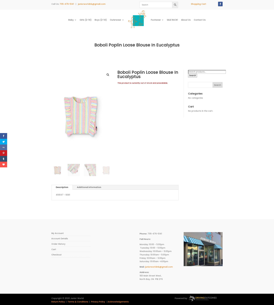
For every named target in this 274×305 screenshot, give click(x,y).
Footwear (156, 19)
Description (62, 187)
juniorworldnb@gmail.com (91, 4)
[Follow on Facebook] (220, 4)
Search (192, 75)
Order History (58, 244)
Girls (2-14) (85, 19)
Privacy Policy (98, 301)
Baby (71, 19)
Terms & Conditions (78, 301)
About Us (186, 19)
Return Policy (58, 301)
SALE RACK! (172, 19)
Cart (53, 249)
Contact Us (200, 19)
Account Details (59, 238)
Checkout (56, 254)
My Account (57, 233)
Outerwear (115, 19)
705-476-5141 (67, 4)
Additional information (89, 187)
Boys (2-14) (101, 19)
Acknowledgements (118, 301)
